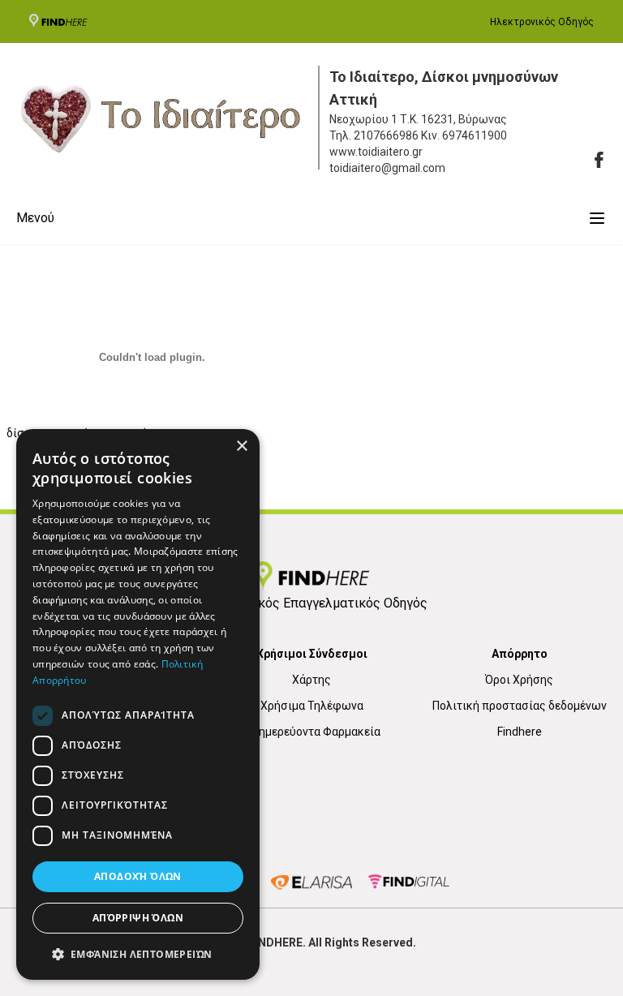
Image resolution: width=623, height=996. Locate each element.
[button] (137, 954)
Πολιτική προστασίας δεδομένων (519, 705)
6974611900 (474, 135)
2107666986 (386, 135)
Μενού (35, 217)
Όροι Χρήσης (519, 679)
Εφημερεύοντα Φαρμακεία (311, 731)
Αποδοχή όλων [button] (138, 876)
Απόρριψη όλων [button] (137, 918)
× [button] (241, 446)
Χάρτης (311, 679)
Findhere (519, 731)
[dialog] (138, 704)
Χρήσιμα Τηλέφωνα (311, 705)
